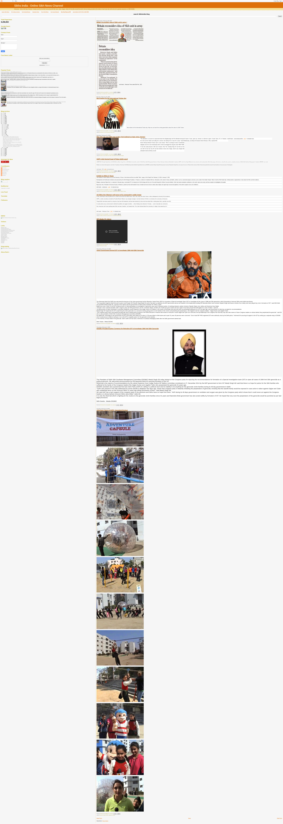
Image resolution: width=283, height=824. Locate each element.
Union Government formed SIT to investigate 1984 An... (13, 144)
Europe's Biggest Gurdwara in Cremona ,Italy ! (16, 86)
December (5, 124)
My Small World (4, 236)
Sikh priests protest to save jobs (7, 91)
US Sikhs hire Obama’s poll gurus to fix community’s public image (119, 195)
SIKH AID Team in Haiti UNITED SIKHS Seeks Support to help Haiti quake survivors (17, 78)
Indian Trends (3, 235)
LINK (245, 138)
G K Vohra (4, 172)
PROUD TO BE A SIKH (5, 93)
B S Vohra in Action (15, 12)
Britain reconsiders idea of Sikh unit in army (106, 93)
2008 (3, 155)
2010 (3, 153)
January (4, 147)
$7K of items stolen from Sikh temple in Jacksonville (108, 191)
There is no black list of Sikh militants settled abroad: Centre (13, 76)
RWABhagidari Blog (5, 237)
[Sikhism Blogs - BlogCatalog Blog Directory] (10, 248)
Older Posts (279, 818)
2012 (3, 151)
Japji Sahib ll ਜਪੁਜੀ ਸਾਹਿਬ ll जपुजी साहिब (81, 12)
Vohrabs (2, 242)
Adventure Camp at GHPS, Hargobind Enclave (112, 410)
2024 (3, 113)
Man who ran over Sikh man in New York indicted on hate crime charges (121, 137)
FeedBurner (47, 65)
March (4, 134)
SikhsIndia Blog (4, 239)
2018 (3, 120)
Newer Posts (99, 818)
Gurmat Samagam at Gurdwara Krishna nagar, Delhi (17, 80)
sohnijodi (3, 240)
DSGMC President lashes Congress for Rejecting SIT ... (13, 145)
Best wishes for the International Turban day (111, 98)
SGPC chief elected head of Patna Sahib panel (112, 159)
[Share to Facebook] (118, 92)
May (4, 132)
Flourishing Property (5, 232)
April (4, 133)
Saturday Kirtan (35, 12)
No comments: (110, 92)
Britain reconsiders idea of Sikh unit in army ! (112, 22)
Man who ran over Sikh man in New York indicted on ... (12, 138)
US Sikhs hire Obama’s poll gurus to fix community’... (12, 142)
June (4, 131)
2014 (3, 148)
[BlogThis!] (115, 92)
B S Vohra (4, 167)
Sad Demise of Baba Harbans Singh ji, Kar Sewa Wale (12, 74)
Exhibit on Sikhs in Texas (105, 176)
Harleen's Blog (4, 234)
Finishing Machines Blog (6, 229)
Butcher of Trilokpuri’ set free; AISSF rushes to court (11, 71)
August (4, 129)
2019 (3, 118)
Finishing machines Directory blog (8, 230)
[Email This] (114, 92)
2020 (3, 117)
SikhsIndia (4, 173)
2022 (3, 115)
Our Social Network (55, 12)
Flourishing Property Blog (6, 233)
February (5, 135)
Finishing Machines (5, 228)
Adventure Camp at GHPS (103, 815)
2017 (3, 121)
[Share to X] (117, 92)
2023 (3, 114)
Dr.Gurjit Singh (5, 170)
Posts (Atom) (105, 820)
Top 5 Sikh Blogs (44, 12)
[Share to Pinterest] (119, 92)
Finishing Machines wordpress (7, 231)
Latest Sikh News (5, 12)
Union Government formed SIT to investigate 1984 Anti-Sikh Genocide (120, 250)
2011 (3, 152)
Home (189, 818)
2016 (3, 122)
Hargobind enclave (112, 815)
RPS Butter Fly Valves (104, 219)
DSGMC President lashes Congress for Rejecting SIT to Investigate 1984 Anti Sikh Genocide (128, 328)
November (5, 125)
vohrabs (4, 175)
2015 (3, 123)
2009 (3, 154)
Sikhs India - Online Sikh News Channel (38, 5)
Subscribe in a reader (5, 188)
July (4, 130)
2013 (3, 149)
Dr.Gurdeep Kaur (5, 169)
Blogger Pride (3, 227)
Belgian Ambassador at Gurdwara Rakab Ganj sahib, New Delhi (20, 96)
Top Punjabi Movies (26, 12)
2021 (3, 116)
